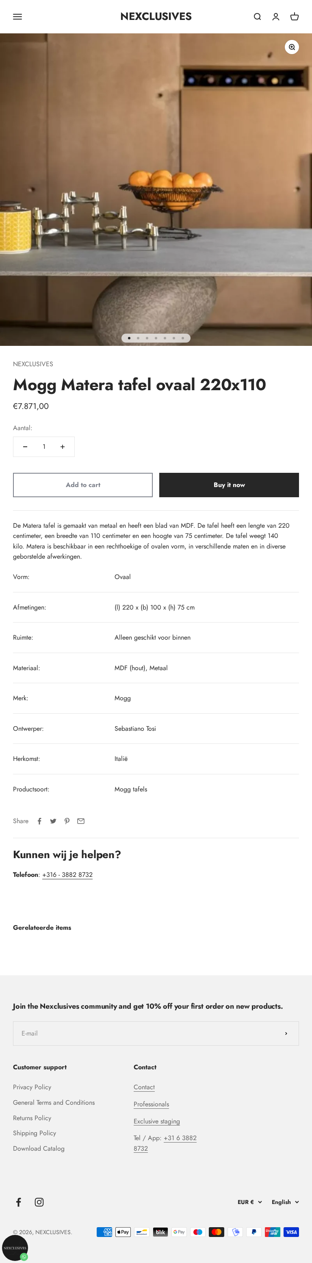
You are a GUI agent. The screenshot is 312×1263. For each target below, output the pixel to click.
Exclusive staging (157, 1121)
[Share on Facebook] (39, 821)
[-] (25, 447)
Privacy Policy (32, 1087)
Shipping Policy (34, 1133)
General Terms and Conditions (54, 1102)
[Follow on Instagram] (39, 1202)
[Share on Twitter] (53, 821)
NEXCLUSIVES (33, 364)
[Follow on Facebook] (18, 1202)
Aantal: (22, 428)
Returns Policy (32, 1118)
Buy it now (229, 484)
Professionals (151, 1104)
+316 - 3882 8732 (67, 874)
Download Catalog (39, 1148)
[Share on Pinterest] (67, 821)
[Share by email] (81, 821)
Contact (144, 1087)
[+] (62, 447)
